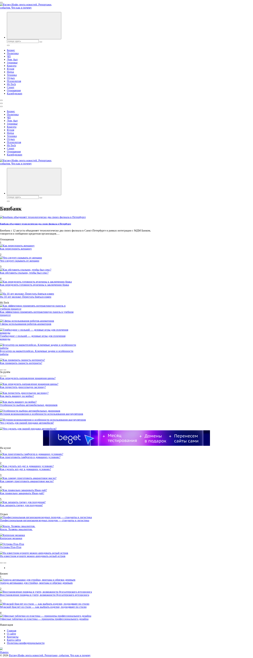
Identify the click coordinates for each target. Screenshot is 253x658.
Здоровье (12, 62)
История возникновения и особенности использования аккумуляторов (41, 413)
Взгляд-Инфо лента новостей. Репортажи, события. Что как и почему (50, 655)
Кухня (10, 68)
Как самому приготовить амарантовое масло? (27, 481)
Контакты (12, 636)
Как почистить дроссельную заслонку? (23, 387)
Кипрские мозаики (11, 538)
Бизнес (11, 50)
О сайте (11, 633)
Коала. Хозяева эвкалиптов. (16, 529)
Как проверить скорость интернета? (21, 363)
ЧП (9, 56)
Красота (11, 65)
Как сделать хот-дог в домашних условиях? (25, 469)
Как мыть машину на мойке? (17, 396)
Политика (13, 53)
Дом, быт (12, 59)
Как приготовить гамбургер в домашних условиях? (30, 457)
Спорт (10, 87)
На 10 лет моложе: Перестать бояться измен (25, 296)
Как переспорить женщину (16, 248)
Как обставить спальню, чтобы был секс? (24, 272)
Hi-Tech (11, 84)
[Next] (4, 369)
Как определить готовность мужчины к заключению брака (34, 284)
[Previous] (1, 369)
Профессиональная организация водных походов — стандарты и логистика (44, 520)
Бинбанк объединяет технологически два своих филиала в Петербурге (35, 224)
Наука (10, 71)
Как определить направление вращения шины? (28, 378)
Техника (12, 74)
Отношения (14, 90)
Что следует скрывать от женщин (19, 260)
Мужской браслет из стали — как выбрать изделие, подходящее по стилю (43, 606)
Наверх (4, 652)
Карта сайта (14, 639)
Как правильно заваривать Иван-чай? (22, 493)
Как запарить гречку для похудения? (21, 505)
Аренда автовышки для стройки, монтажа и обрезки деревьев (36, 582)
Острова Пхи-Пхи (10, 547)
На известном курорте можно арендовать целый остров (32, 556)
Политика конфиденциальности (26, 643)
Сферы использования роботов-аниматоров (25, 323)
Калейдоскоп (14, 93)
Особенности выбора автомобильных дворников (28, 405)
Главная (11, 630)
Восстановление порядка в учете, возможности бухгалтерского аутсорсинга (44, 594)
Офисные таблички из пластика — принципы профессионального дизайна (44, 618)
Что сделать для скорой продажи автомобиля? (27, 422)
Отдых (11, 78)
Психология (14, 81)
